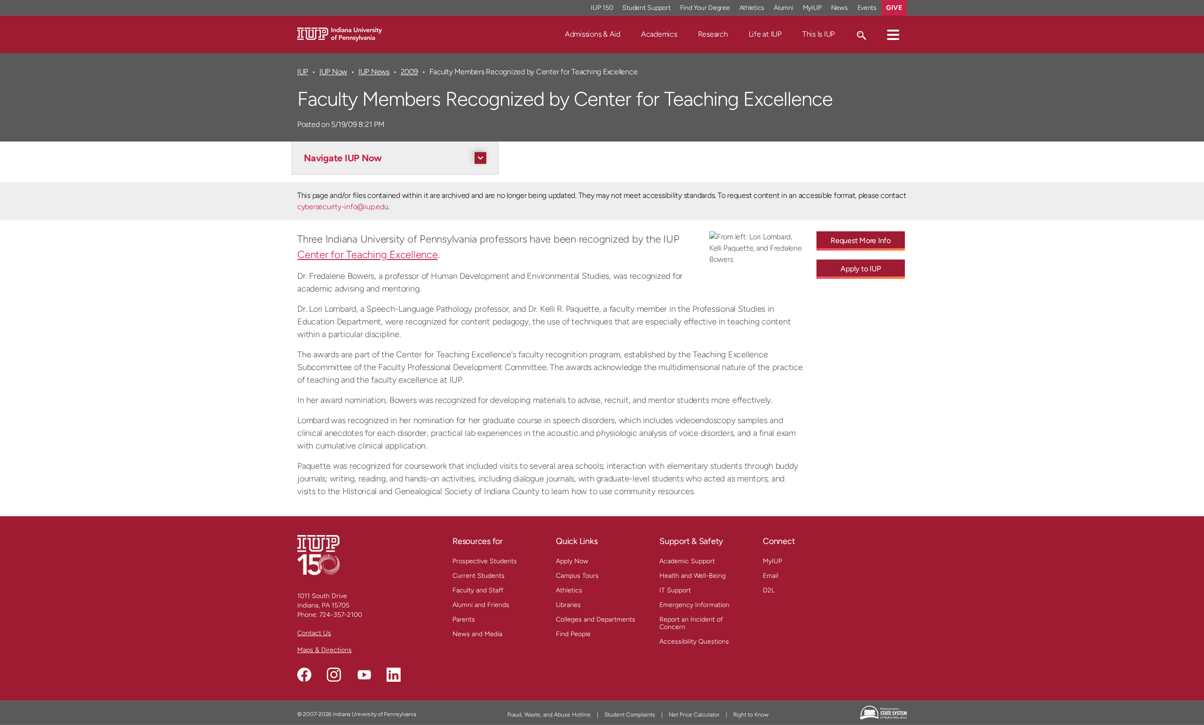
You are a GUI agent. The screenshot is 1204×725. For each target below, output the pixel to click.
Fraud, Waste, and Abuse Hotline (549, 714)
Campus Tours (577, 576)
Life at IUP (765, 34)
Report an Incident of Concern (691, 623)
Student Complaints (629, 714)
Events (867, 8)
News (839, 8)
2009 (409, 71)
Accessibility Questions (694, 642)
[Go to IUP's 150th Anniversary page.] (318, 555)
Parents (463, 619)
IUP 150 (602, 8)
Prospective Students (484, 561)
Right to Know (750, 714)
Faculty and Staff (477, 590)
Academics (659, 34)
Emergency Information (694, 605)
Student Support (646, 8)
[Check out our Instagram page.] (334, 675)
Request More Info (861, 240)
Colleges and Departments (595, 619)
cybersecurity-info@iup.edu (342, 206)
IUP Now (333, 71)
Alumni (783, 8)
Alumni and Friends (480, 605)
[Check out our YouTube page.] (364, 675)
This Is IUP (818, 34)
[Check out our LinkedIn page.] (394, 675)
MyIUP (812, 8)
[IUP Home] (339, 33)
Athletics (752, 8)
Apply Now (572, 561)
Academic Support (687, 561)
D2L (769, 590)
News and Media (477, 634)
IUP (302, 71)
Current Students (478, 576)
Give (894, 8)
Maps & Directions (324, 650)
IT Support (675, 590)
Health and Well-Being (692, 576)
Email (770, 576)
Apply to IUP (860, 268)
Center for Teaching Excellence (367, 254)
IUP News (373, 71)
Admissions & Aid (592, 34)
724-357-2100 (340, 615)
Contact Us (314, 633)
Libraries (568, 605)
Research (713, 34)
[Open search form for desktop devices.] (860, 34)
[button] (893, 34)
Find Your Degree (705, 8)
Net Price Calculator (694, 714)
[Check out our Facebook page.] (304, 675)
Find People (573, 634)
